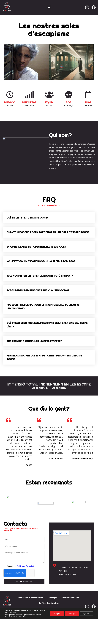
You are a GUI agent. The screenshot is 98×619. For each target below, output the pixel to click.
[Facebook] (93, 7)
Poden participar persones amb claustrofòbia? (38, 290)
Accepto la (20, 566)
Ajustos (86, 613)
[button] (49, 7)
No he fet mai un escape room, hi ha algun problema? (41, 261)
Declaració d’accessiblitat (30, 597)
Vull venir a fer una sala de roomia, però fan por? (40, 275)
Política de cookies (70, 597)
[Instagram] (87, 7)
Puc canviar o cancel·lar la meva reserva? (34, 341)
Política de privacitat (49, 603)
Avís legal (52, 597)
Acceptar (57, 613)
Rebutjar (72, 613)
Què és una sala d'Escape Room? (27, 217)
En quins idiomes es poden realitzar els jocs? (36, 246)
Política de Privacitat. (25, 566)
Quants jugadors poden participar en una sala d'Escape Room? (48, 232)
